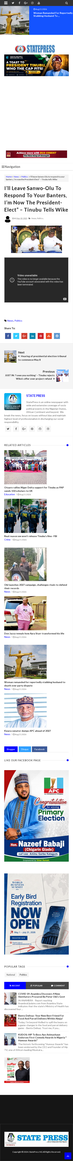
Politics (24, 176)
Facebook (39, 749)
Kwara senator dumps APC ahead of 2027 (27, 730)
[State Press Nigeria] (36, 46)
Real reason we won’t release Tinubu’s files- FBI (30, 536)
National (11, 974)
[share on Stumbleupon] (49, 336)
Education (9, 494)
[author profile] (7, 222)
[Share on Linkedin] (32, 336)
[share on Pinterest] (41, 336)
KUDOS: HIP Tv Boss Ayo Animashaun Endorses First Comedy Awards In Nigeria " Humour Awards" (42, 1037)
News (16, 176)
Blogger (11, 749)
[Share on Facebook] (8, 336)
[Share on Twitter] (16, 336)
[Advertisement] (36, 113)
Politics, (40, 218)
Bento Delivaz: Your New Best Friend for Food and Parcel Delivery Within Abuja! (41, 1017)
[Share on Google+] (24, 336)
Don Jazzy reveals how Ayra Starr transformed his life (34, 633)
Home (9, 176)
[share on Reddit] (57, 336)
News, (34, 218)
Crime (7, 539)
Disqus (25, 749)
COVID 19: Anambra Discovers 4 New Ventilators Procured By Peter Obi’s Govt (41, 995)
